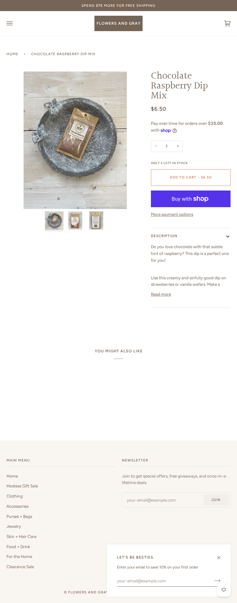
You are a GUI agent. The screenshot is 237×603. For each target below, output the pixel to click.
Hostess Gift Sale (22, 485)
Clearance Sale (20, 566)
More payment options (172, 214)
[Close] (221, 555)
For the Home (19, 556)
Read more (161, 294)
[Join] (212, 581)
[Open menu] (15, 23)
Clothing (14, 496)
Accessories (17, 506)
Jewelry (13, 526)
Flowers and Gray (88, 592)
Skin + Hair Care (21, 536)
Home (12, 54)
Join (216, 500)
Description (164, 236)
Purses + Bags (19, 516)
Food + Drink (18, 546)
